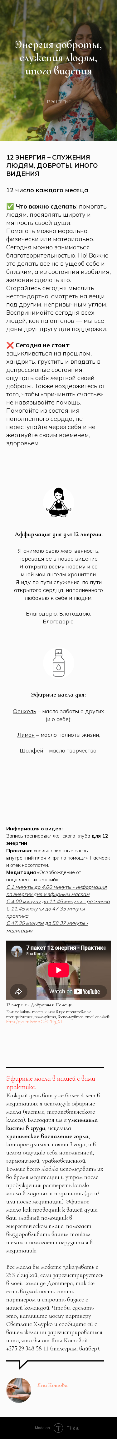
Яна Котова (52, 1385)
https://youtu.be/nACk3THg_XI (34, 1021)
